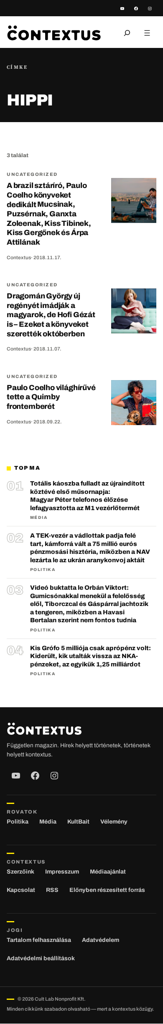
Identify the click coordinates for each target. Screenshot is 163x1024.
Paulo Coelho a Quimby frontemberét (51, 397)
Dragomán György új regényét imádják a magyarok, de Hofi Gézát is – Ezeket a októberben (51, 315)
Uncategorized (32, 174)
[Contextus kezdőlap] (54, 32)
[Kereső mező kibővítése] (127, 33)
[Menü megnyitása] (147, 33)
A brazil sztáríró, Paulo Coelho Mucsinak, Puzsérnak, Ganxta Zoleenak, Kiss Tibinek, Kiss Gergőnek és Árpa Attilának (49, 213)
